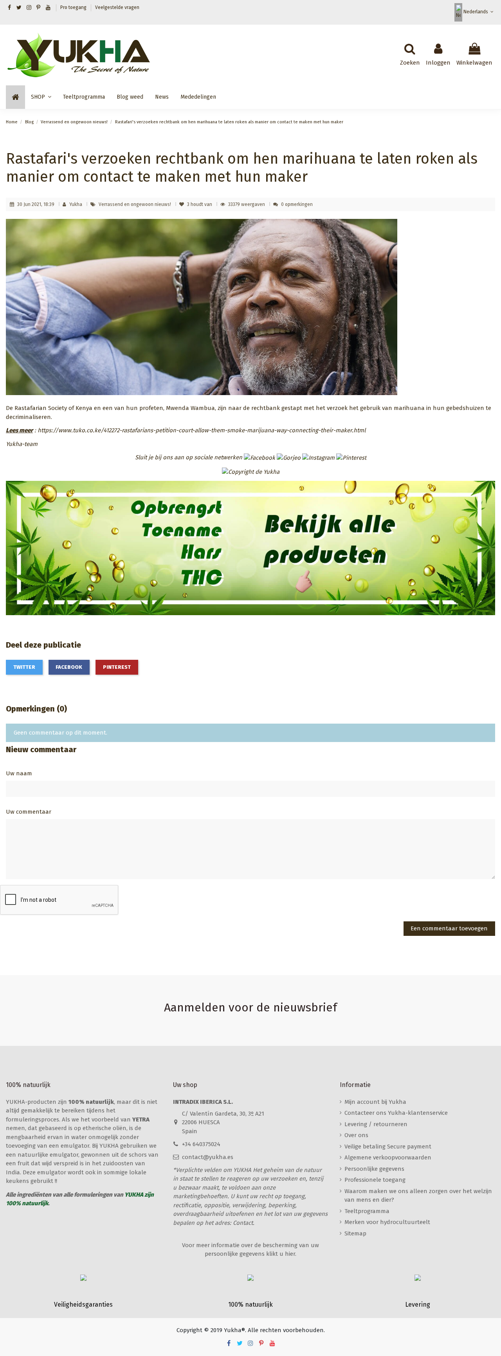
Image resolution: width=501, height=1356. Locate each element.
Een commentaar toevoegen (449, 928)
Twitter (24, 667)
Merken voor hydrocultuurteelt (387, 1222)
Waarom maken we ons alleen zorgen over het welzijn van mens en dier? (418, 1196)
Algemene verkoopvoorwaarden (387, 1157)
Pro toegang (74, 7)
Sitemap (355, 1233)
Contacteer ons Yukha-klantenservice (396, 1112)
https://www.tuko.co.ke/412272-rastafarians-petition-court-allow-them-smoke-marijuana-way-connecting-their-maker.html (202, 430)
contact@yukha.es (207, 1157)
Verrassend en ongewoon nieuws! (135, 204)
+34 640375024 (201, 1144)
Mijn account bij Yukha (375, 1101)
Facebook (69, 667)
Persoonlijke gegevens (374, 1168)
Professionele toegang (374, 1179)
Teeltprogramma (366, 1211)
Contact (243, 1222)
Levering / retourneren (375, 1124)
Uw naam (19, 773)
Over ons (356, 1135)
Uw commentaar (28, 811)
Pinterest (117, 667)
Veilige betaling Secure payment (387, 1146)
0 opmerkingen (297, 204)
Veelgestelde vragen (117, 7)
